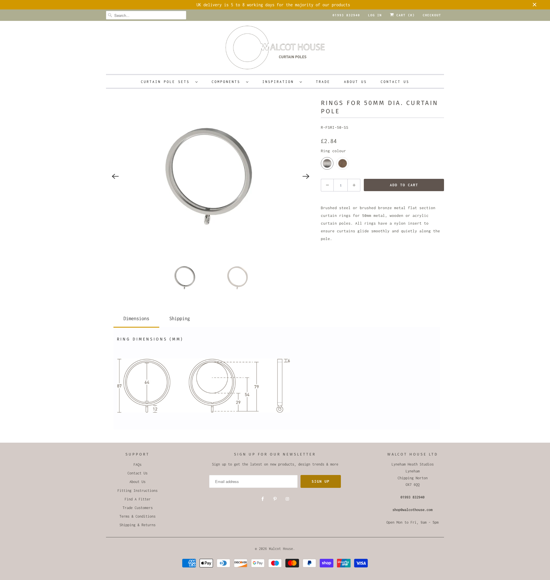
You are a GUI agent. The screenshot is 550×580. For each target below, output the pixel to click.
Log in (375, 15)
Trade (323, 82)
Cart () (404, 15)
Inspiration (279, 82)
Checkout (432, 15)
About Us (355, 82)
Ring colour (333, 151)
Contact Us (395, 82)
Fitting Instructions (137, 490)
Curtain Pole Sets (166, 82)
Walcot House (281, 549)
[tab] (136, 317)
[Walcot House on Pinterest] (275, 499)
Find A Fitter (138, 499)
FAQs (137, 464)
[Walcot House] (275, 49)
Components (227, 82)
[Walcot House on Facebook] (262, 499)
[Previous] (115, 176)
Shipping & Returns (137, 525)
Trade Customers (138, 508)
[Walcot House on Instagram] (287, 499)
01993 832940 (346, 15)
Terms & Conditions (137, 516)
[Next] (306, 176)
